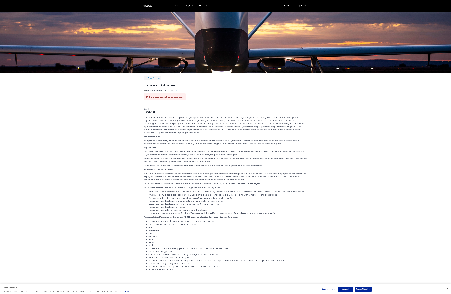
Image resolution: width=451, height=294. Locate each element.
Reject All (345, 289)
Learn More (126, 291)
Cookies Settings (328, 289)
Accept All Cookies (363, 289)
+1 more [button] (177, 90)
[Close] (447, 288)
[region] (225, 289)
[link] (148, 6)
